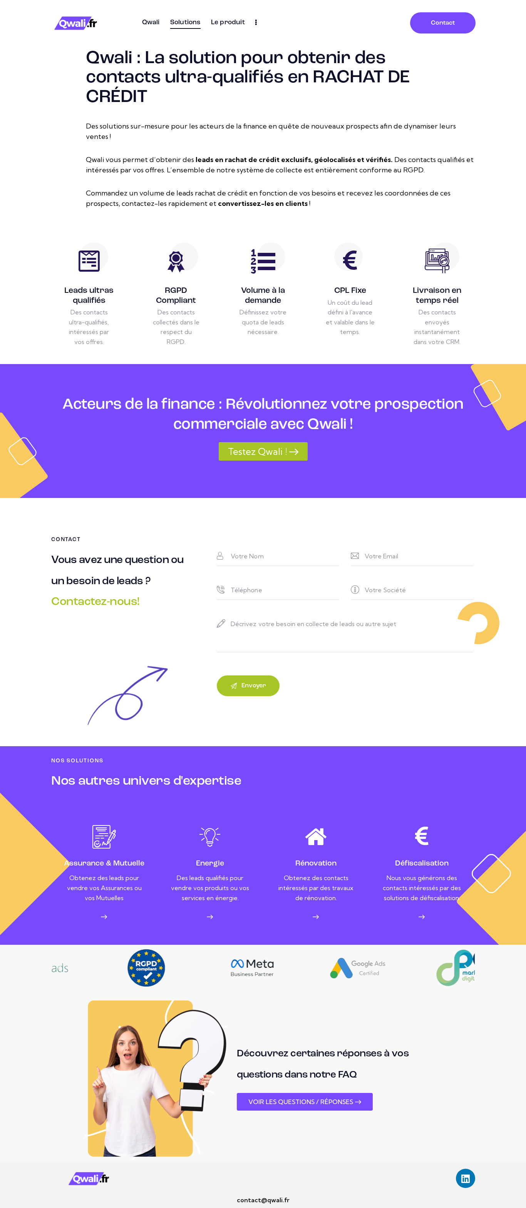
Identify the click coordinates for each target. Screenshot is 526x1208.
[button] (60, 968)
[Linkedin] (465, 1178)
